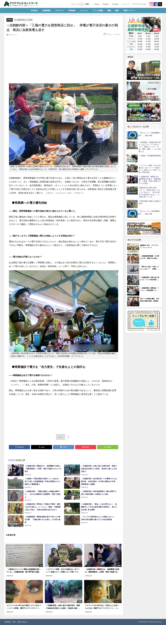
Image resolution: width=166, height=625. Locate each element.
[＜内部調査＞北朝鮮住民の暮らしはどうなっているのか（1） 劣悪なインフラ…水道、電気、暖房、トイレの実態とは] (132, 145)
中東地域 (71, 10)
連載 (109, 10)
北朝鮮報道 (46, 10)
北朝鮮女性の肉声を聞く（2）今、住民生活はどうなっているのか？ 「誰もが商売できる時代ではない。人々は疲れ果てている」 (150, 192)
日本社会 (34, 10)
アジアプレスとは (139, 4)
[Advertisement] (63, 62)
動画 (117, 10)
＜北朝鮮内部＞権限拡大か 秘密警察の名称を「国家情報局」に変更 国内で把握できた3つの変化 (150, 180)
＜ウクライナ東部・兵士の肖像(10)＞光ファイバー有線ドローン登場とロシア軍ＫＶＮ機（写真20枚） (150, 169)
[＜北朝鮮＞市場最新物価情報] (132, 158)
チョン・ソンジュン (114, 34)
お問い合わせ (22, 622)
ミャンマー (84, 10)
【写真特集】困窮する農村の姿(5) (150, 202)
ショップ (125, 4)
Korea (96, 4)
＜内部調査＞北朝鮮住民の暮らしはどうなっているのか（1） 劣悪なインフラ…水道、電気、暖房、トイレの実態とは (150, 146)
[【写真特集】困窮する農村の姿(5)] (132, 204)
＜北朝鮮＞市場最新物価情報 (150, 155)
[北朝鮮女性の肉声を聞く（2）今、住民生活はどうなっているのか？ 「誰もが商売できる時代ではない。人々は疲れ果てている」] (132, 190)
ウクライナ (59, 10)
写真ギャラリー (129, 10)
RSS (14, 622)
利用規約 (8, 622)
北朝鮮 (9, 20)
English (105, 4)
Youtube (115, 4)
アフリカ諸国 (98, 10)
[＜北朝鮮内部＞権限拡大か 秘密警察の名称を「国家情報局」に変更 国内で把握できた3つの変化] (132, 179)
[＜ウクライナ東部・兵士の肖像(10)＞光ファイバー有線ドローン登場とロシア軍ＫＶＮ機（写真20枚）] (132, 168)
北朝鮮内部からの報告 (24, 20)
